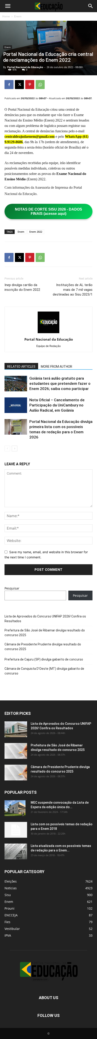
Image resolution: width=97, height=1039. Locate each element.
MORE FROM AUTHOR (56, 366)
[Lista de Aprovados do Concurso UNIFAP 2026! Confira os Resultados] (16, 729)
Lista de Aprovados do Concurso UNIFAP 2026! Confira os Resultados (45, 619)
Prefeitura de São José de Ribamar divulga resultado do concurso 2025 (45, 632)
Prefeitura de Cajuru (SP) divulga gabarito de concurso (44, 659)
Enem (17, 16)
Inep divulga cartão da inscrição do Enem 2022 (22, 287)
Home (6, 16)
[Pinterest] (29, 84)
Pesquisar (12, 588)
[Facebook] (9, 84)
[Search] (90, 6)
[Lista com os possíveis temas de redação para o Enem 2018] (16, 830)
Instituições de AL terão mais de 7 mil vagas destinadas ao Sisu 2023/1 (72, 289)
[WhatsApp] (40, 84)
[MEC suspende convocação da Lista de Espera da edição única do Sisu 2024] (15, 808)
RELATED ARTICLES (21, 366)
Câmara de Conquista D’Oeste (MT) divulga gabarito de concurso (44, 671)
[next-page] (14, 448)
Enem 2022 (35, 231)
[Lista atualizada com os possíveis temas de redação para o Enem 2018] (16, 851)
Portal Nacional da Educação (25, 67)
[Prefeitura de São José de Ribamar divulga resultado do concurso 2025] (16, 751)
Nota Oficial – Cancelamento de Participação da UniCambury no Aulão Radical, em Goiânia (57, 405)
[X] (19, 84)
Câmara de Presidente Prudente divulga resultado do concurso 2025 (43, 646)
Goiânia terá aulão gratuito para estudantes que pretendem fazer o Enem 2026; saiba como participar (59, 383)
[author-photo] (48, 333)
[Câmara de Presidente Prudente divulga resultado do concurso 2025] (16, 772)
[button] (7, 6)
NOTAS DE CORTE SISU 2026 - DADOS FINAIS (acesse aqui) (48, 211)
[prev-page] (7, 448)
